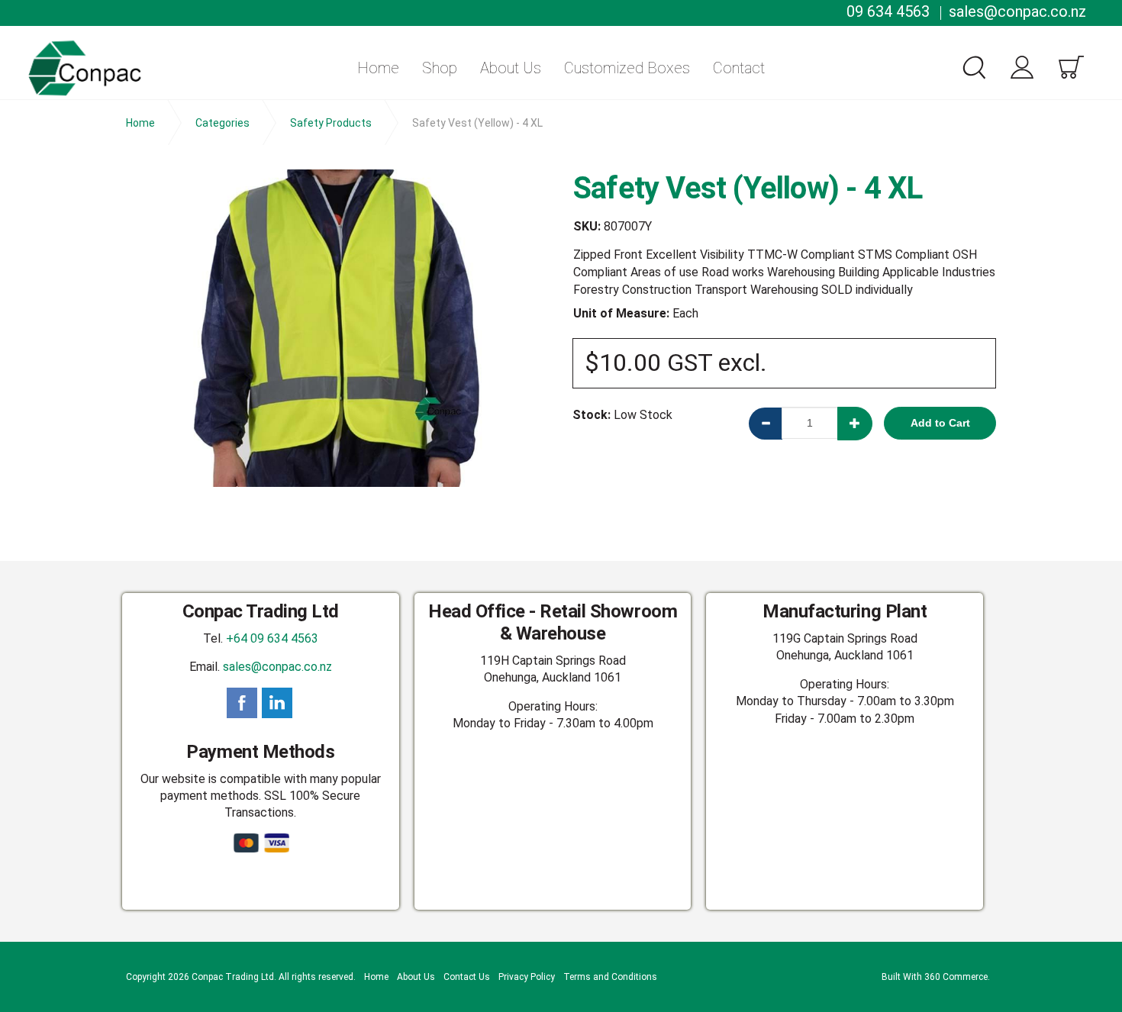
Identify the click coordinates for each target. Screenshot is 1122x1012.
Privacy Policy (526, 977)
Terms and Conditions (610, 977)
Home (378, 68)
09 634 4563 (888, 11)
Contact (739, 68)
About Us (510, 68)
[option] (337, 328)
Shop (439, 68)
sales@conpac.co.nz (1017, 11)
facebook (242, 703)
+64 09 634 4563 (272, 638)
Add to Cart (940, 423)
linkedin (277, 703)
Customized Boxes (627, 68)
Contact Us (466, 977)
